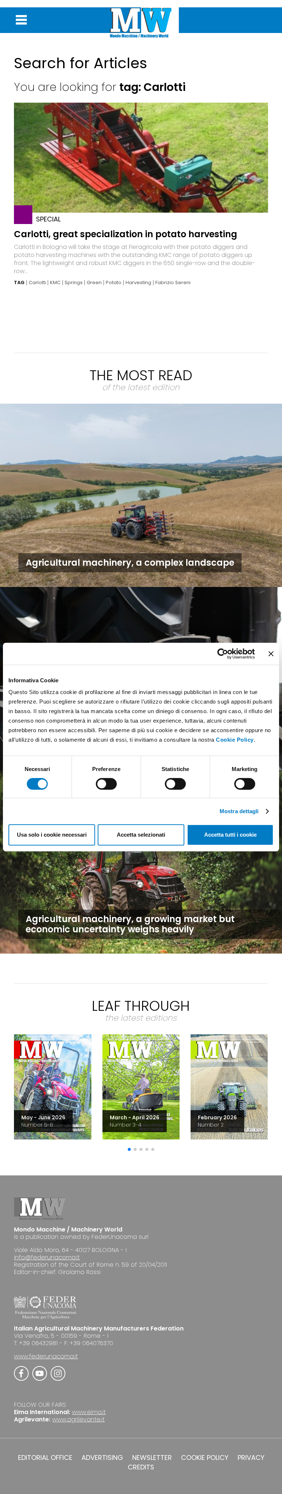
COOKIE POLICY (204, 1458)
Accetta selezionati (141, 835)
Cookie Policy (235, 740)
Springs (74, 282)
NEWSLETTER (152, 1458)
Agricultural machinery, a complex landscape (130, 563)
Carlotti (37, 282)
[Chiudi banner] (271, 653)
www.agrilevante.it (78, 1419)
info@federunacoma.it (47, 1257)
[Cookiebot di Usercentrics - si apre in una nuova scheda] (223, 653)
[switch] (106, 784)
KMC (55, 282)
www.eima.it (89, 1412)
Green (94, 282)
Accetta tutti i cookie (230, 835)
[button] (129, 1149)
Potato (114, 282)
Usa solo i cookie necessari (52, 835)
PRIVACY (251, 1458)
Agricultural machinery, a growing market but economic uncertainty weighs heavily (130, 924)
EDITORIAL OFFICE (45, 1458)
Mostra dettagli (239, 811)
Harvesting (138, 282)
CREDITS (141, 1467)
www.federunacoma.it (46, 1356)
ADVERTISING (102, 1458)
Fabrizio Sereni (173, 282)
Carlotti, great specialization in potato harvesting (125, 234)
